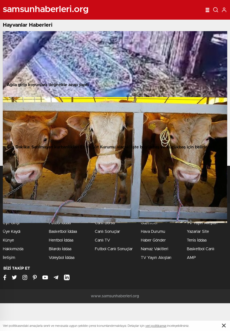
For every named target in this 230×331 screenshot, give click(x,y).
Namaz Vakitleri (154, 249)
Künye (8, 240)
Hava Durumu (153, 232)
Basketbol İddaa (63, 232)
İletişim (9, 258)
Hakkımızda (13, 249)
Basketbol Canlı (200, 249)
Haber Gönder (153, 240)
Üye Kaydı (11, 232)
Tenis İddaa (196, 240)
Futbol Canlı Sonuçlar (114, 249)
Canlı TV (102, 240)
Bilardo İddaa (60, 249)
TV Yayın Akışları (156, 258)
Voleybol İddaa (61, 258)
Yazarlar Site (198, 232)
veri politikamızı (155, 325)
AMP (191, 258)
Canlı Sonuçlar (107, 232)
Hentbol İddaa (61, 240)
